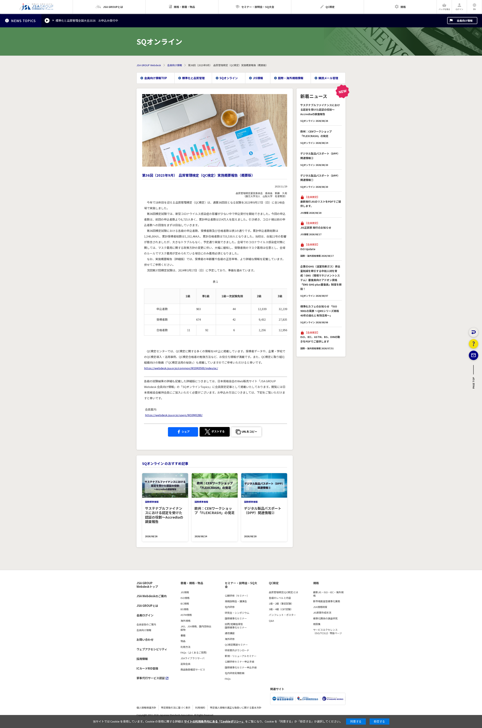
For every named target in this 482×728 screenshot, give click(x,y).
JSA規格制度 (320, 607)
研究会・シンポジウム (237, 613)
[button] (246, 432)
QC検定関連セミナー (236, 644)
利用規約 (200, 707)
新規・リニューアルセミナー (240, 656)
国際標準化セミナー (236, 618)
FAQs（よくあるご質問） (194, 652)
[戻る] (473, 332)
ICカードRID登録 (147, 668)
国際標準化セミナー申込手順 (241, 667)
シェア (185, 431)
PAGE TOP (473, 384)
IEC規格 (185, 603)
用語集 (316, 624)
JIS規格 (185, 592)
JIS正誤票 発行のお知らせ (315, 227)
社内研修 (230, 607)
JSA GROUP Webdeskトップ (147, 584)
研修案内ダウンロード (237, 650)
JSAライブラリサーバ (192, 658)
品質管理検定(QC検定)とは (283, 592)
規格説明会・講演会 (236, 601)
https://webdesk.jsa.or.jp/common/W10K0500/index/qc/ (181, 368)
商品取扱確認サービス (193, 669)
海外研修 (230, 639)
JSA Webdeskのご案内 (152, 596)
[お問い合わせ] (473, 355)
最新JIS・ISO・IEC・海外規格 (328, 594)
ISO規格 (185, 598)
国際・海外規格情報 (290, 78)
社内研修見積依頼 (234, 673)
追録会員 (185, 664)
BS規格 (184, 609)
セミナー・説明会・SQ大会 (241, 584)
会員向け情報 (465, 20)
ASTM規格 (186, 615)
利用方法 (185, 647)
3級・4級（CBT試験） (281, 609)
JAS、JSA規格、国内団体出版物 (196, 628)
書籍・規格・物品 (192, 583)
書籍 (183, 635)
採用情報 (142, 659)
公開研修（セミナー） (237, 595)
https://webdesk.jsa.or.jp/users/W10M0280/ (174, 415)
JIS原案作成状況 (322, 612)
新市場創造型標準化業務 (326, 601)
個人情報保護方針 (146, 707)
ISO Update (307, 249)
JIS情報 (258, 78)
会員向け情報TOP (155, 78)
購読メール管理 (328, 78)
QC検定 (274, 583)
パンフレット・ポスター (282, 615)
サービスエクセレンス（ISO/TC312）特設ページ (327, 631)
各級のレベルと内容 (280, 598)
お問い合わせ (145, 639)
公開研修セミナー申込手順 (239, 661)
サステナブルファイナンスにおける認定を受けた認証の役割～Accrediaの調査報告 (320, 109)
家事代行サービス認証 (151, 678)
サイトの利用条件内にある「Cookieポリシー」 (214, 721)
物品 (183, 641)
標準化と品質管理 (193, 78)
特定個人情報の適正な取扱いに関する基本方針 (235, 707)
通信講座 (230, 633)
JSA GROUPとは (147, 606)
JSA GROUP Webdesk (149, 65)
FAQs (228, 678)
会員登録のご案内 (146, 624)
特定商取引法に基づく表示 (175, 707)
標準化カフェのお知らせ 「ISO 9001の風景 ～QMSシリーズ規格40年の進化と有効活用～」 (319, 310)
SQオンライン (229, 78)
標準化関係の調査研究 (325, 618)
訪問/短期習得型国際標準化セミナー (236, 625)
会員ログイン (145, 615)
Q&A (271, 620)
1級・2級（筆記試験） (281, 603)
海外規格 (185, 620)
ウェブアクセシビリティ (152, 649)
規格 (316, 583)
